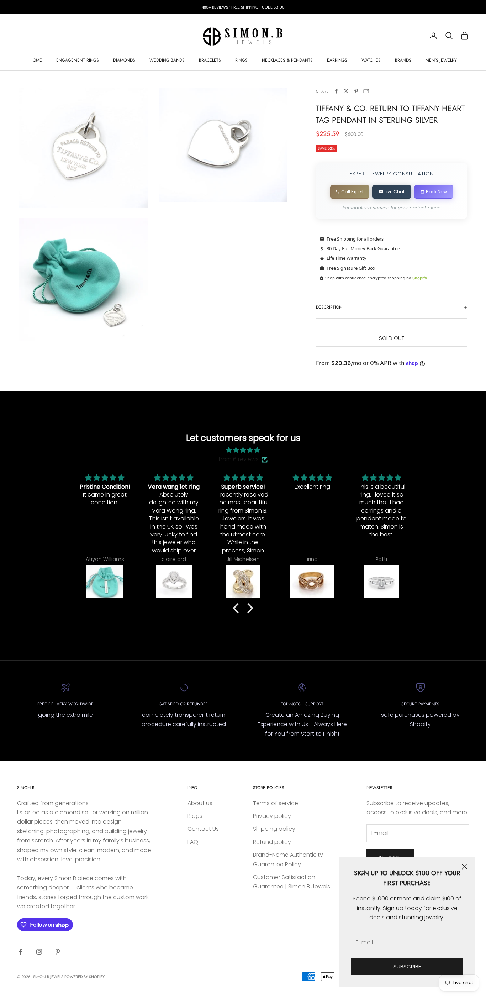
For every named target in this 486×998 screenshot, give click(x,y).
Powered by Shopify (84, 976)
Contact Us (203, 829)
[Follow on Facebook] (20, 951)
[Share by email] (366, 91)
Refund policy (272, 842)
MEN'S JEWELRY (441, 60)
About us (199, 803)
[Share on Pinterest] (356, 91)
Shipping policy (274, 829)
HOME (36, 60)
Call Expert (352, 192)
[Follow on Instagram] (39, 951)
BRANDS (403, 60)
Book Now (436, 192)
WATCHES (371, 60)
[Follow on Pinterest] (57, 951)
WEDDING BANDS (167, 60)
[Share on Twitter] (346, 91)
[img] (243, 450)
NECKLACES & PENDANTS (287, 60)
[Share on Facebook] (336, 91)
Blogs (194, 816)
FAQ (192, 842)
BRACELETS (210, 60)
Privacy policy (272, 816)
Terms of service (275, 803)
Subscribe (407, 966)
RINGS (241, 60)
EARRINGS (337, 60)
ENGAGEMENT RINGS (77, 60)
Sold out (391, 338)
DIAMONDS (124, 60)
